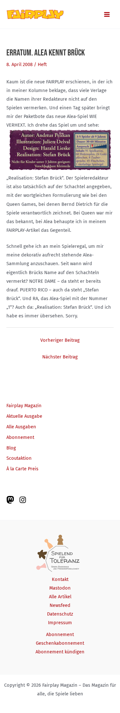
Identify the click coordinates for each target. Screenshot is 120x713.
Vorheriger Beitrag (60, 340)
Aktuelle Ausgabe (24, 416)
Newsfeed (60, 605)
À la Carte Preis (22, 469)
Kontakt (60, 579)
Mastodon (60, 588)
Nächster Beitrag (60, 357)
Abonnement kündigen (60, 652)
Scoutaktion (19, 458)
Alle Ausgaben (21, 427)
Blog (11, 448)
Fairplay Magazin (24, 405)
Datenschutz (60, 614)
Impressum (60, 622)
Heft (42, 64)
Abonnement (20, 437)
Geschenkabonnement (60, 643)
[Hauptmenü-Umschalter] (107, 14)
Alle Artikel (60, 597)
